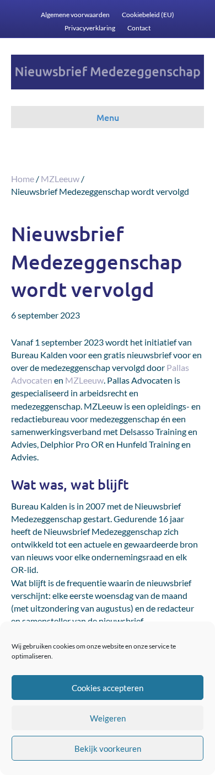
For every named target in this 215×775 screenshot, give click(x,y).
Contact (138, 28)
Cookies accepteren (107, 688)
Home (22, 178)
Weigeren (108, 718)
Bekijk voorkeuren (107, 748)
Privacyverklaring (89, 28)
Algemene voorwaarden (75, 14)
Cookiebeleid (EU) (148, 14)
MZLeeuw (60, 178)
